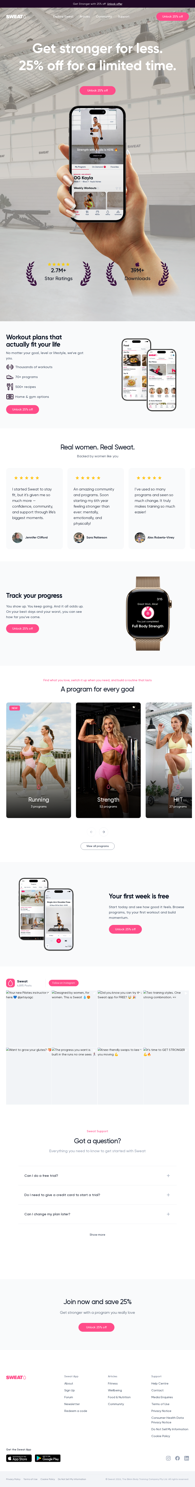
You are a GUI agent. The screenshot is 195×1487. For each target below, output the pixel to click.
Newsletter (72, 1404)
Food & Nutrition (119, 1397)
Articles (85, 16)
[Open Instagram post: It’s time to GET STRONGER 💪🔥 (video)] (166, 1076)
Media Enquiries (162, 1397)
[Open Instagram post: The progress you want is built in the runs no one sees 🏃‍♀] (74, 1076)
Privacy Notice (161, 1411)
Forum (68, 1397)
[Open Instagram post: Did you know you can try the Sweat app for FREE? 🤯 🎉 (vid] (120, 1018)
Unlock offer (114, 3)
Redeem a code (75, 1411)
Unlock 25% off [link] (97, 90)
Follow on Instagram (63, 982)
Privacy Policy (13, 1479)
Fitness (113, 1383)
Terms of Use (160, 1404)
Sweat (22, 981)
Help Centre (160, 1383)
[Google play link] (48, 1458)
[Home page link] (16, 17)
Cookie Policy (160, 1436)
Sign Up (69, 1390)
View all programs (97, 846)
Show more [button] (97, 1234)
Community (104, 16)
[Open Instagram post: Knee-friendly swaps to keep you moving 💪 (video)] (120, 1076)
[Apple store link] (19, 1458)
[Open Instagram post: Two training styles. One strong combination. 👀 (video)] (166, 1018)
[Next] (103, 831)
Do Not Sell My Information (169, 1429)
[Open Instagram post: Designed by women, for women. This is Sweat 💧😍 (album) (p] (74, 1018)
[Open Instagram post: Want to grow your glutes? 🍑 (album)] (29, 1076)
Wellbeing (115, 1390)
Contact (157, 1390)
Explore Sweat (63, 16)
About (68, 1383)
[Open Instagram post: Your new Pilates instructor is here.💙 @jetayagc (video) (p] (29, 1018)
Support (123, 16)
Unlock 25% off (172, 16)
